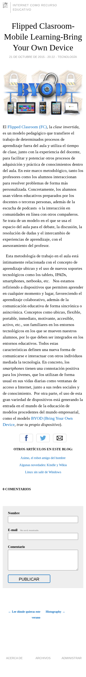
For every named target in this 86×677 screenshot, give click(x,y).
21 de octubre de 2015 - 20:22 (32, 56)
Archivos (43, 658)
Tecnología (67, 56)
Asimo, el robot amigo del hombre (43, 458)
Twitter (43, 438)
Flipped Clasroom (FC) (27, 126)
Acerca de (14, 658)
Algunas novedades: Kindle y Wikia (43, 465)
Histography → (55, 611)
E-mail (23, 530)
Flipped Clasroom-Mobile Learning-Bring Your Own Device (43, 36)
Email (59, 438)
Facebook (26, 438)
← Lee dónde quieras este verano (24, 614)
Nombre (14, 513)
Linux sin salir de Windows (43, 472)
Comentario (16, 547)
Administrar (72, 658)
